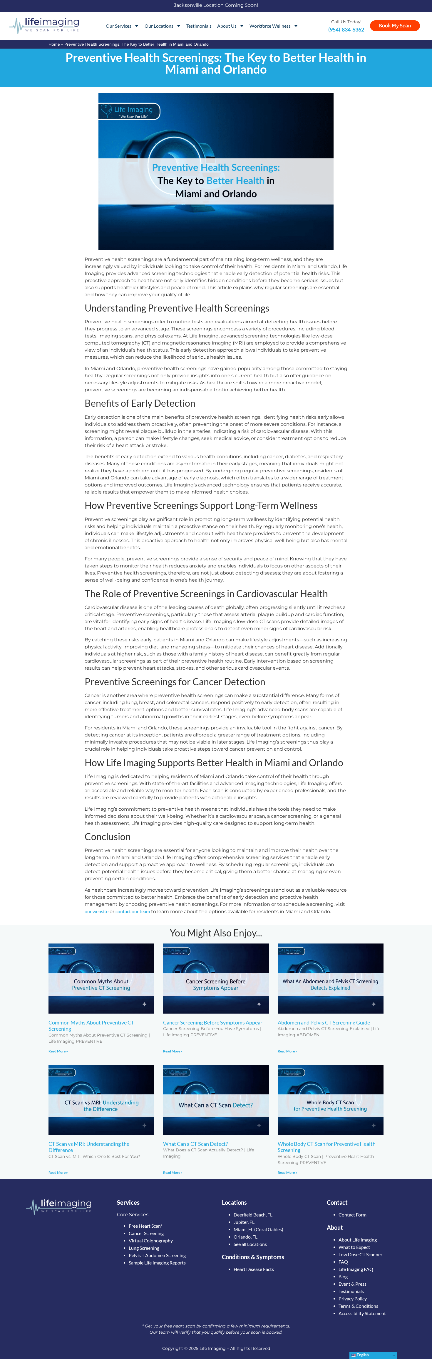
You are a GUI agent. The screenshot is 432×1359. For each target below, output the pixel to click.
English (362, 1355)
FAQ (343, 1261)
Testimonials (199, 26)
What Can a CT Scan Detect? (195, 1143)
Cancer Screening (146, 1233)
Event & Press (352, 1284)
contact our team (132, 911)
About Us (227, 26)
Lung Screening (144, 1248)
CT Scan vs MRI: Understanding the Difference (88, 1146)
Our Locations (159, 26)
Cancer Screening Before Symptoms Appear (212, 1022)
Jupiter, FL (244, 1222)
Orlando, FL (245, 1236)
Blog (343, 1276)
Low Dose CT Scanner (360, 1254)
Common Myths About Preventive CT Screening (91, 1025)
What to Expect (354, 1247)
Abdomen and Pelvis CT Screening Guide (324, 1022)
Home (54, 44)
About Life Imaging (358, 1239)
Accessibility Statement (362, 1313)
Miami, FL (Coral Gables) (258, 1229)
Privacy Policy (353, 1298)
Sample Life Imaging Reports (157, 1262)
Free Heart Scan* (145, 1226)
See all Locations (250, 1244)
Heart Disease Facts (254, 1269)
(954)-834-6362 (346, 29)
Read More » (58, 1051)
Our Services (118, 26)
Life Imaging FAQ (356, 1269)
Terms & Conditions (358, 1306)
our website (96, 911)
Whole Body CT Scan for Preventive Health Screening (327, 1146)
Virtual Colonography (151, 1240)
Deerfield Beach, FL (253, 1214)
